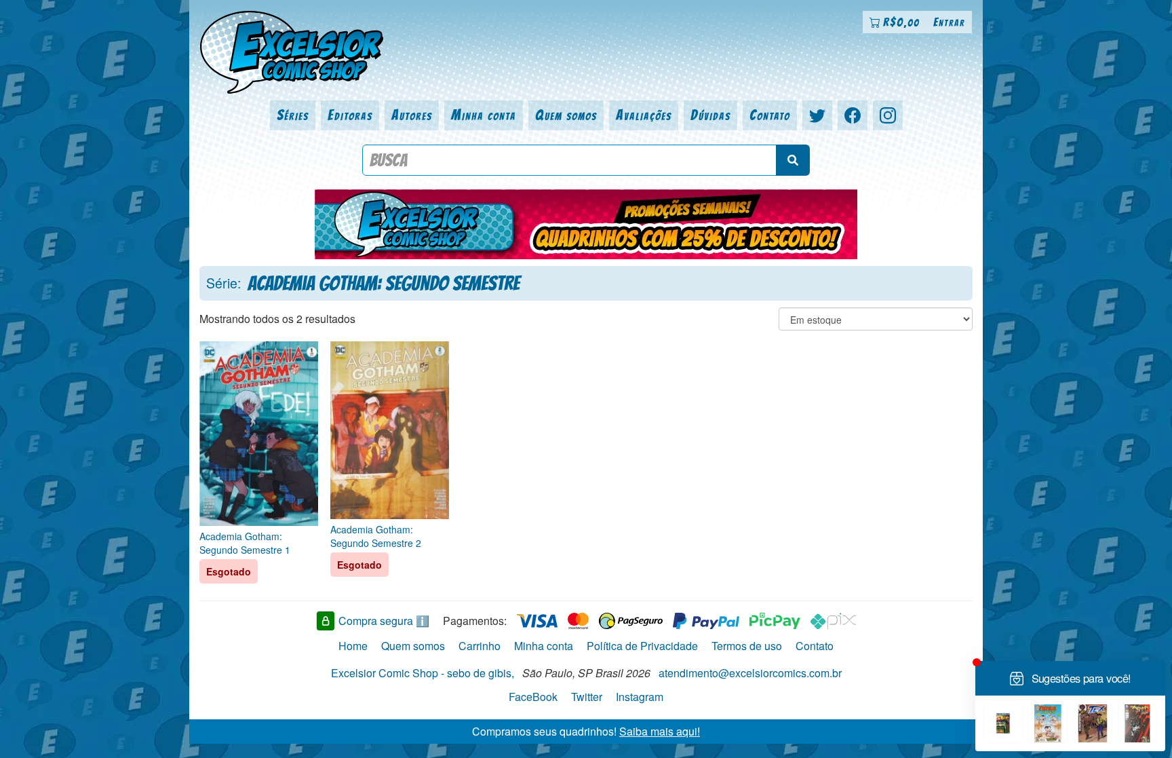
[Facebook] (852, 115)
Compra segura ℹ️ (383, 620)
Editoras (350, 115)
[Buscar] (793, 160)
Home (353, 645)
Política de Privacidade (642, 645)
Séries (293, 115)
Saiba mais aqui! (659, 731)
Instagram (639, 696)
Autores (411, 115)
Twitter (586, 696)
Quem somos (566, 115)
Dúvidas (710, 115)
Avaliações (643, 115)
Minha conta (483, 115)
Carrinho (479, 645)
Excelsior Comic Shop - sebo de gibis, (422, 673)
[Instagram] (888, 115)
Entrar (949, 22)
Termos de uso (746, 645)
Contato (769, 115)
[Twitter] (817, 115)
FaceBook (533, 696)
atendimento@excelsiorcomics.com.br (750, 673)
